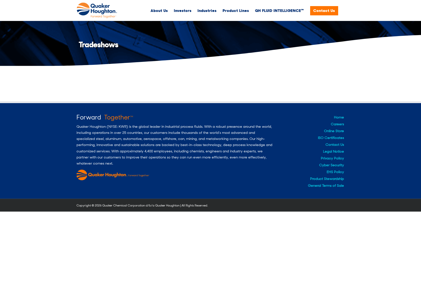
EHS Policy (335, 172)
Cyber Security (331, 165)
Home (339, 117)
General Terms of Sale (326, 185)
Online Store (334, 131)
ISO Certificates (331, 138)
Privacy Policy (332, 158)
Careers (337, 124)
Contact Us (334, 144)
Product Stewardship (327, 178)
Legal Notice (333, 151)
